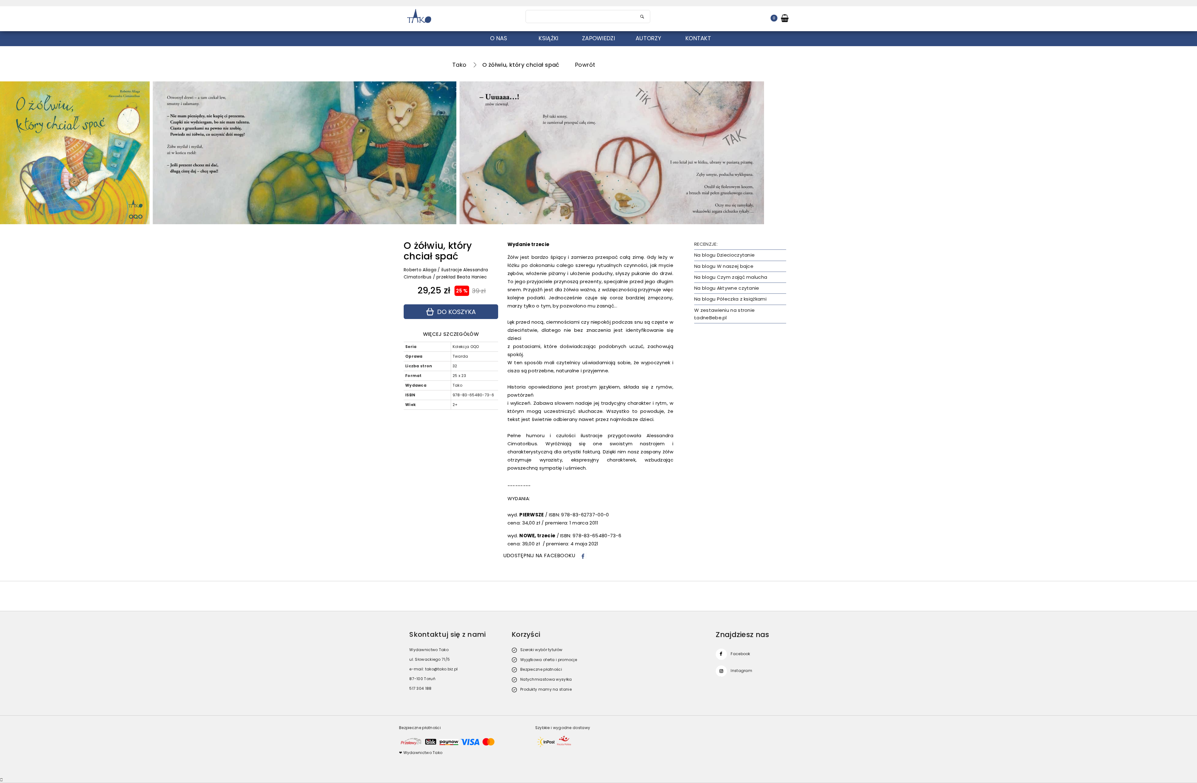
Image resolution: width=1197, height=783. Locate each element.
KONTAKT (698, 38)
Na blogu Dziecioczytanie (724, 255)
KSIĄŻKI (548, 38)
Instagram (741, 670)
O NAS (498, 38)
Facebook (740, 653)
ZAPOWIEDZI (598, 38)
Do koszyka (456, 311)
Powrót (585, 65)
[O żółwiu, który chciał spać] (304, 152)
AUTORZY (648, 38)
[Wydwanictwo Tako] (459, 16)
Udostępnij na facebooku (539, 555)
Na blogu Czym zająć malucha (730, 277)
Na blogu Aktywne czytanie (726, 288)
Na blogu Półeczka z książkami (730, 299)
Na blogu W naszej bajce (723, 266)
